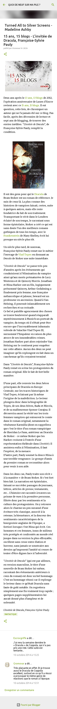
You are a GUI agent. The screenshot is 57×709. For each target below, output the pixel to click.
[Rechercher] (53, 4)
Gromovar (18, 663)
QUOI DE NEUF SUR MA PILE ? (24, 4)
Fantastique (11, 614)
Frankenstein (11, 235)
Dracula (39, 194)
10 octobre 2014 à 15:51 (26, 683)
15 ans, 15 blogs (30, 105)
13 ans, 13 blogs (34, 97)
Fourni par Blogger (30, 705)
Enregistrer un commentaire (19, 690)
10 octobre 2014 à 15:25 (26, 655)
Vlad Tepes (25, 254)
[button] (5, 54)
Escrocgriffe (19, 638)
